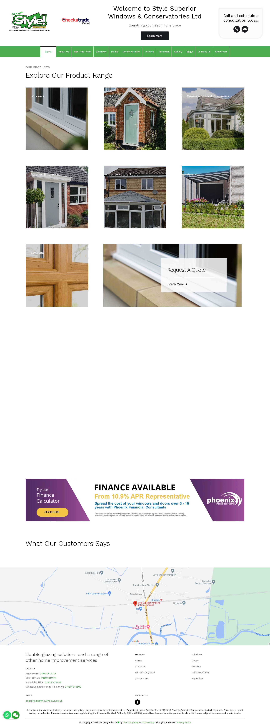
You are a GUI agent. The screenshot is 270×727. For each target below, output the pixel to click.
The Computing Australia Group (138, 722)
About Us (140, 666)
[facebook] (137, 702)
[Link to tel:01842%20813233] (236, 29)
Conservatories (201, 672)
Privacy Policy (184, 722)
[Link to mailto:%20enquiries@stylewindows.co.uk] (245, 29)
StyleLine (197, 678)
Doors (195, 660)
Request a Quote (145, 672)
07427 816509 (73, 686)
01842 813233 (48, 673)
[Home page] (29, 21)
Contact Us (141, 678)
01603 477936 (53, 682)
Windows (197, 654)
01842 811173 (48, 677)
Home (138, 660)
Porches (196, 666)
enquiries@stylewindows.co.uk (44, 700)
